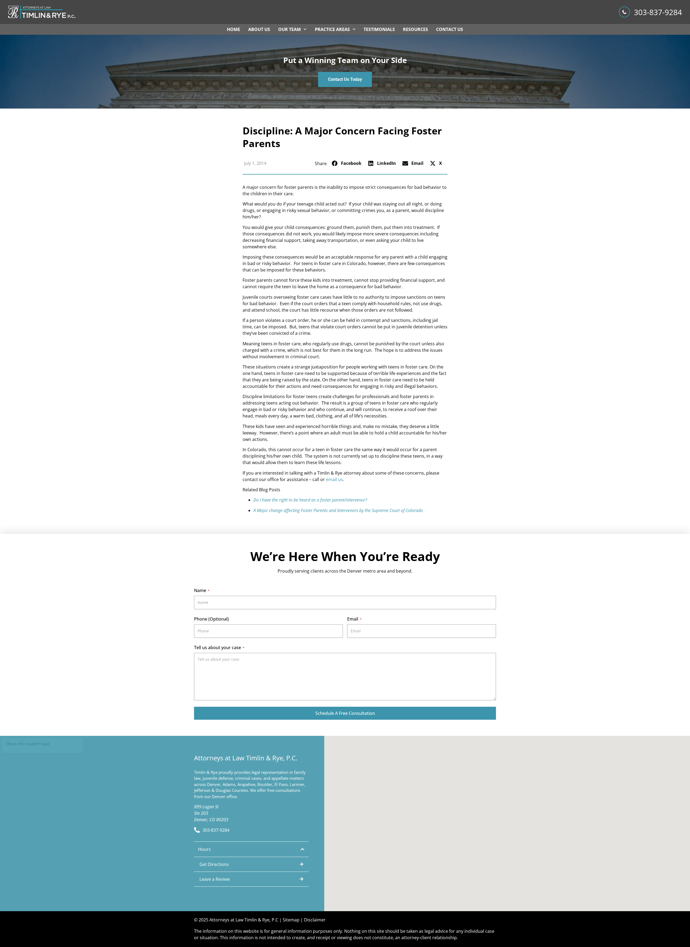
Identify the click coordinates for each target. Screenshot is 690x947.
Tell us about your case (219, 647)
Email (354, 619)
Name (202, 590)
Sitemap (291, 920)
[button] (347, 163)
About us (259, 29)
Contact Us (449, 29)
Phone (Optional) (211, 619)
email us (334, 479)
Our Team (289, 29)
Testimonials (379, 29)
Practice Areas (332, 29)
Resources (415, 29)
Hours (204, 849)
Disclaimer (315, 920)
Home (233, 29)
